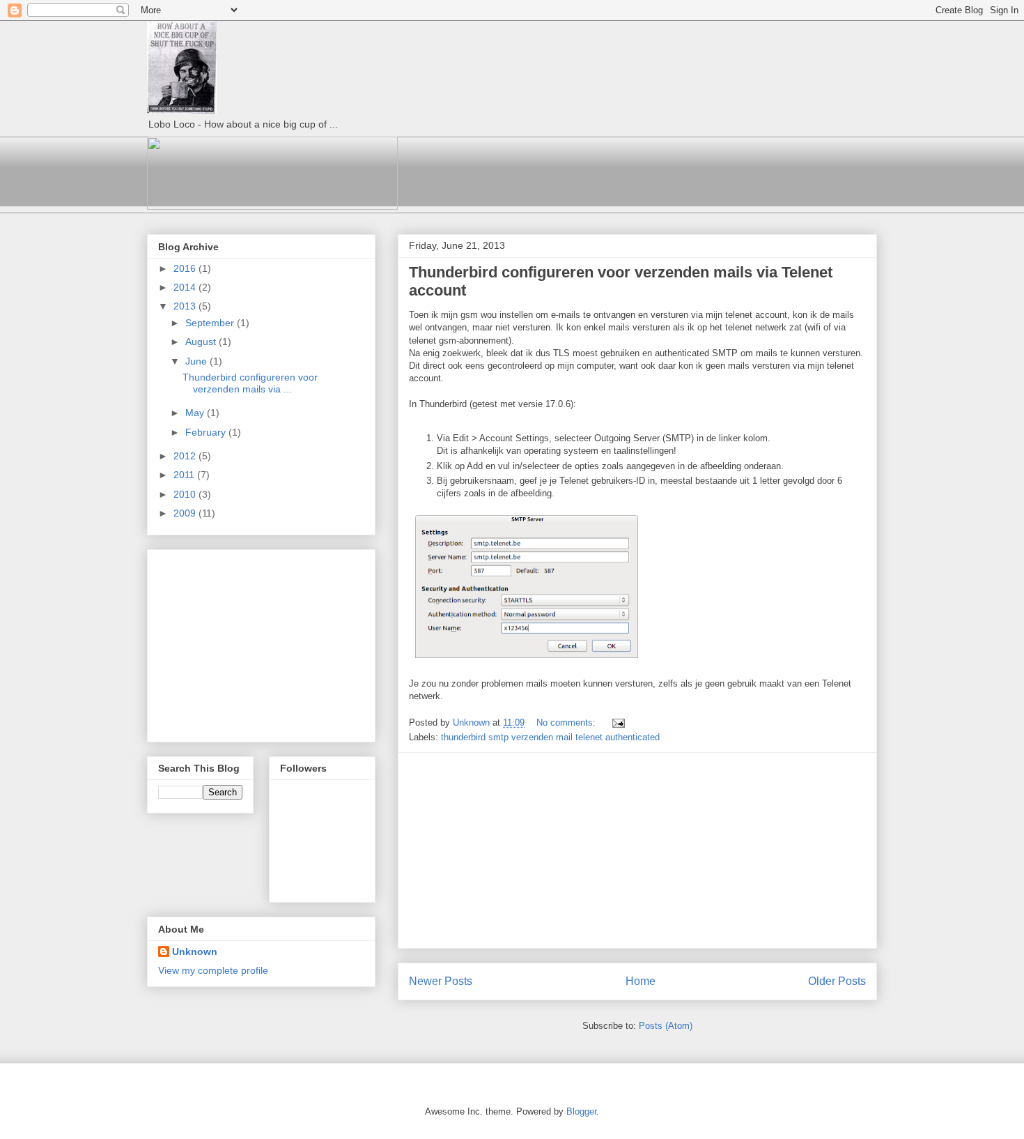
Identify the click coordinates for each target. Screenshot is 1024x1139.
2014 (186, 287)
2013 (186, 306)
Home (640, 981)
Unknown (194, 951)
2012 (186, 455)
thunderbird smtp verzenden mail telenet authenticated (550, 737)
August (202, 341)
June (197, 361)
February (206, 432)
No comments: (567, 722)
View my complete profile (213, 970)
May (196, 412)
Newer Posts (440, 981)
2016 (186, 268)
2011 (185, 474)
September (211, 322)
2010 (186, 494)
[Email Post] (617, 722)
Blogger (581, 1111)
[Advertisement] (637, 850)
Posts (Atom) (665, 1025)
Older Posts (837, 981)
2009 (186, 513)
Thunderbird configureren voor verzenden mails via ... (250, 383)
